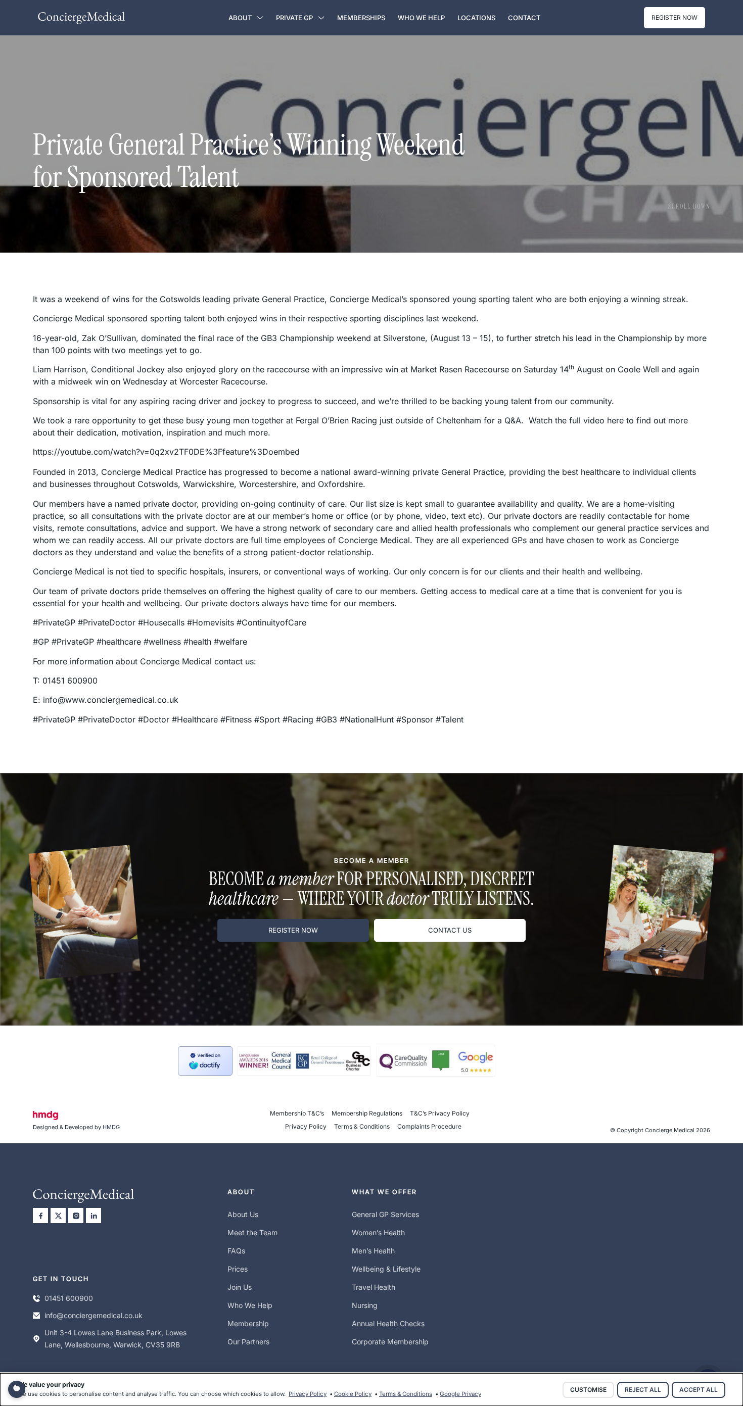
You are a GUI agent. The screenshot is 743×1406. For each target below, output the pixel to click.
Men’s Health (373, 1250)
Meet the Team (252, 1232)
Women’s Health (378, 1232)
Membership (248, 1323)
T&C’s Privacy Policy (440, 1113)
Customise (588, 1389)
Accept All (698, 1389)
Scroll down (689, 207)
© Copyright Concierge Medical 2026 (660, 1130)
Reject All (643, 1389)
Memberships (361, 18)
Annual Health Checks (388, 1323)
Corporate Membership (390, 1341)
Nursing (365, 1305)
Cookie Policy (353, 1393)
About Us (242, 1214)
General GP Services (385, 1214)
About (240, 18)
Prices (237, 1269)
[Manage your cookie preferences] (16, 1389)
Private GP (294, 18)
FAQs (236, 1250)
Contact (524, 18)
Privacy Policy (306, 1126)
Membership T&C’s (297, 1113)
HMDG (111, 1127)
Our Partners (248, 1341)
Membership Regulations (367, 1113)
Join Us (239, 1287)
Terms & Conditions (362, 1126)
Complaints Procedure (429, 1126)
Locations (476, 18)
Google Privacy (460, 1393)
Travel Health (373, 1287)
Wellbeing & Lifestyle (386, 1269)
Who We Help (421, 18)
